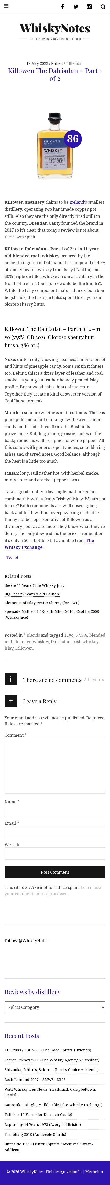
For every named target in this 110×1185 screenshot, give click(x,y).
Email (12, 823)
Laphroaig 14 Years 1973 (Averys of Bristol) (43, 1124)
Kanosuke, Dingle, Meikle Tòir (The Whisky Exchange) (54, 1104)
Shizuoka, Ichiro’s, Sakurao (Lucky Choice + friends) (52, 1069)
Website (12, 844)
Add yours (94, 679)
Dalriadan (60, 641)
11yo (68, 635)
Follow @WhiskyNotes (26, 941)
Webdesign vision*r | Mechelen (74, 1171)
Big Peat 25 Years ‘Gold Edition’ (32, 594)
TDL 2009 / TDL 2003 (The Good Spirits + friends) (48, 1050)
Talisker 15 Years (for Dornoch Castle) (38, 1114)
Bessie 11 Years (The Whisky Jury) (35, 585)
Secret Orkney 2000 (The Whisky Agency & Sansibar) (52, 1059)
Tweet (12, 557)
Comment (16, 735)
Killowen (24, 648)
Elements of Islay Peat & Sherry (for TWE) (42, 602)
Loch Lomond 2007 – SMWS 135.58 (35, 1079)
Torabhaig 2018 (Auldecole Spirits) (35, 1134)
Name (12, 801)
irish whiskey (85, 641)
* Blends (73, 63)
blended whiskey (32, 641)
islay (9, 648)
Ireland (77, 202)
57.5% (81, 635)
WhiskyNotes (55, 27)
